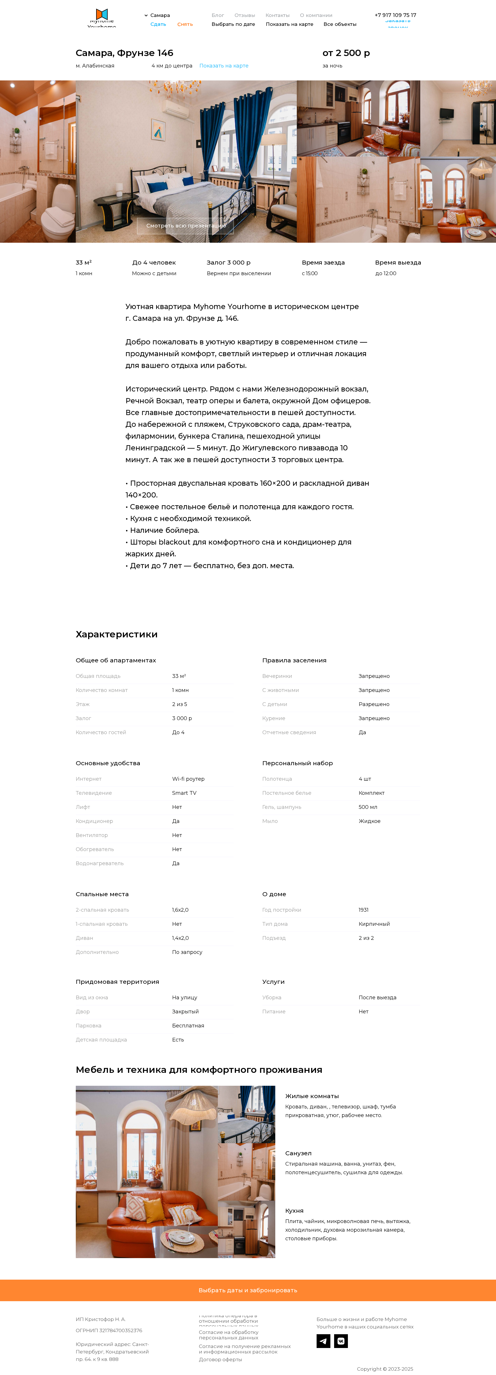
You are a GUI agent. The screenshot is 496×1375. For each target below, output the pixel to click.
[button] (398, 24)
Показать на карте (224, 66)
